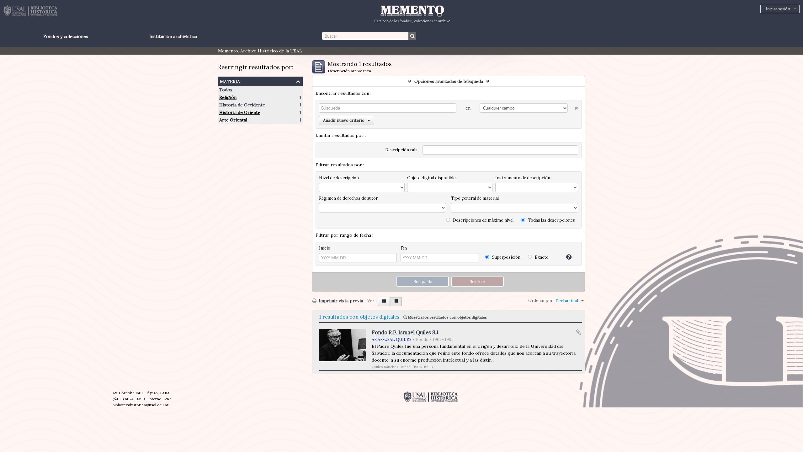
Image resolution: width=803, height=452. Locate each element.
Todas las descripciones (551, 220)
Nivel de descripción (339, 177)
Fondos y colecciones (65, 36)
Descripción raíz (401, 150)
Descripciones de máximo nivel (482, 220)
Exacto (541, 257)
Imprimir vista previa (340, 301)
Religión (228, 97)
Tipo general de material (475, 198)
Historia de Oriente (239, 112)
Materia (230, 81)
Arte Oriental (233, 120)
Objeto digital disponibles (432, 177)
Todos (225, 90)
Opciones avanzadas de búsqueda (448, 81)
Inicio (324, 248)
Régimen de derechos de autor (348, 198)
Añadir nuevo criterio (343, 120)
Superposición (505, 257)
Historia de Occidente (242, 105)
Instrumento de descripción (522, 177)
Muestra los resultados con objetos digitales (447, 317)
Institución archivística (173, 36)
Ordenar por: (541, 300)
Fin (404, 248)
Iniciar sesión (778, 9)
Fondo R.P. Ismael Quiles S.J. (405, 332)
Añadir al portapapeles (579, 332)
